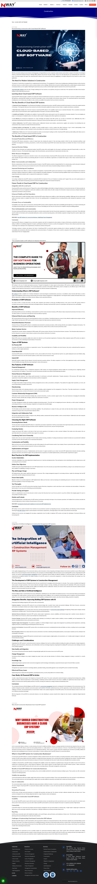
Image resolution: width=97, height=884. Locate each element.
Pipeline (14, 863)
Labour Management (29, 858)
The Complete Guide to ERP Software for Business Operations (29, 240)
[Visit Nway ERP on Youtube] (94, 1)
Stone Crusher (15, 858)
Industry (52, 4)
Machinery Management (30, 856)
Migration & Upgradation (49, 861)
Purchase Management (29, 854)
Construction (48, 11)
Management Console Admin (31, 868)
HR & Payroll (27, 851)
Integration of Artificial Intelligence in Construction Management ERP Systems (33, 524)
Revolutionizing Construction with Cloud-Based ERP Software (29, 28)
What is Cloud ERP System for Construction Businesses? (31, 754)
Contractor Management (30, 861)
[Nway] (8, 5)
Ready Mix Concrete (16, 856)
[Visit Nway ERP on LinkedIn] (93, 1)
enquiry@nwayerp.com (78, 0)
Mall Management (16, 870)
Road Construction (16, 849)
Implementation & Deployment (50, 851)
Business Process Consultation (50, 849)
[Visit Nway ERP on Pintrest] (85, 1)
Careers (76, 4)
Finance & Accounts (29, 849)
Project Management (29, 865)
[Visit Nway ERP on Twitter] (89, 1)
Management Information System (32, 875)
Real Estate (14, 868)
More (86, 4)
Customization (47, 856)
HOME (13, 873)
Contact (81, 4)
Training (45, 863)
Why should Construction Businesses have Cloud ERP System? (29, 704)
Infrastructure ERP (16, 854)
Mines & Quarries (16, 861)
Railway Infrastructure (16, 865)
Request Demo (92, 4)
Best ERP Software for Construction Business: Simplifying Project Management (35, 217)
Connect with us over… (72, 869)
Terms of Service (47, 870)
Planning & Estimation (29, 863)
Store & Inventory (28, 873)
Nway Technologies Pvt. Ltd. (72, 881)
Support (45, 858)
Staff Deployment (47, 865)
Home (40, 4)
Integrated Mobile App (48, 854)
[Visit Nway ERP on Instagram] (91, 1)
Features (65, 4)
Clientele (70, 4)
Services (58, 4)
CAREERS (14, 875)
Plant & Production (29, 870)
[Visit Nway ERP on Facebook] (87, 1)
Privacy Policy (46, 868)
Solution (45, 4)
